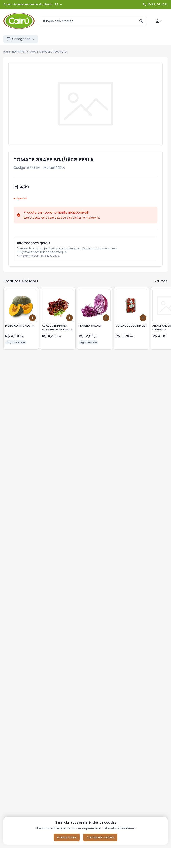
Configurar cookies (100, 837)
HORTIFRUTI (19, 51)
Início (6, 51)
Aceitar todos (67, 837)
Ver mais (161, 281)
